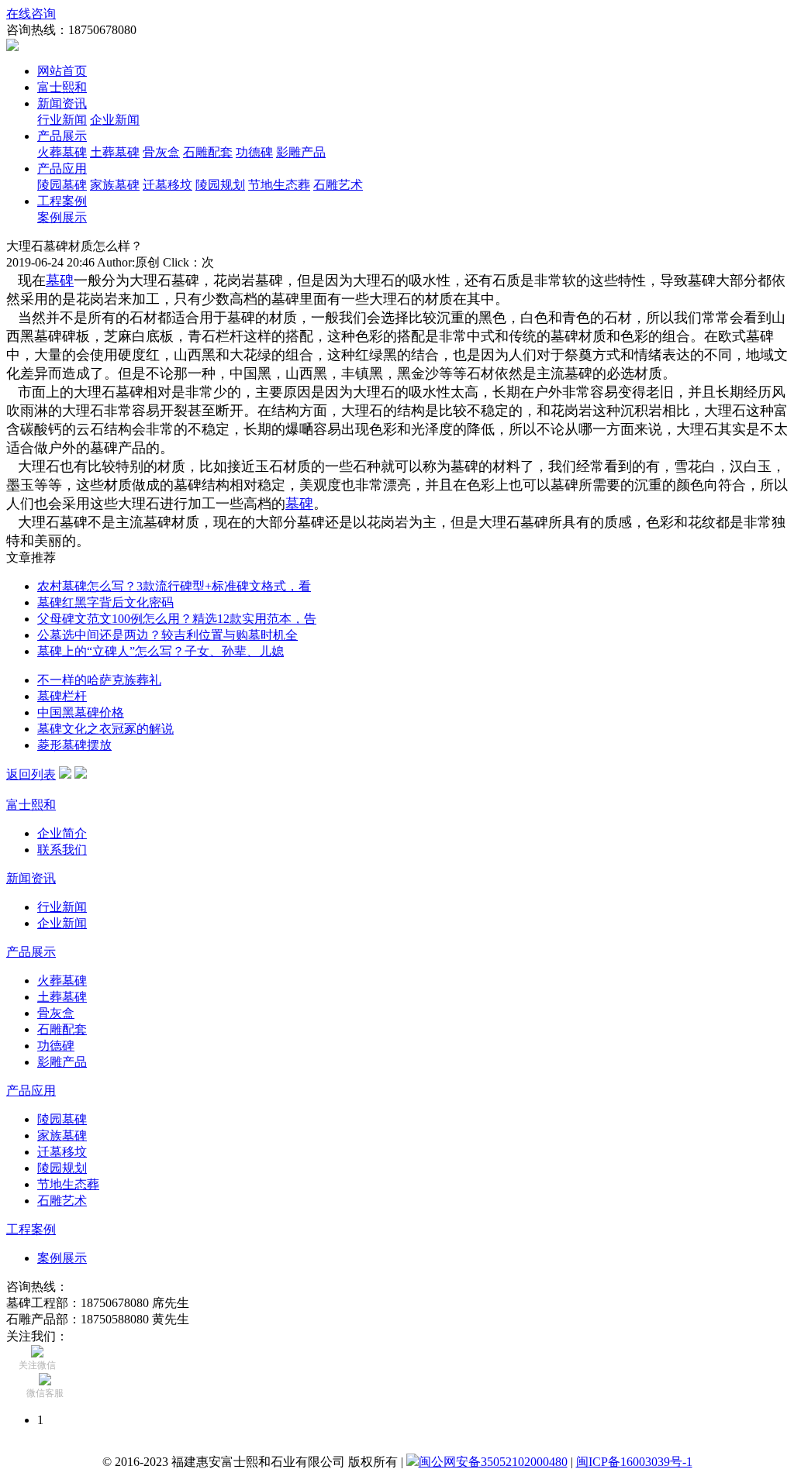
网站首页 (62, 70)
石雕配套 (208, 152)
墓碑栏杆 (62, 696)
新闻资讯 (62, 103)
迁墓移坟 (167, 184)
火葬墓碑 (62, 152)
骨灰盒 (161, 152)
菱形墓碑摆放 (74, 745)
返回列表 (31, 774)
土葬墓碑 (115, 152)
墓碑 (60, 280)
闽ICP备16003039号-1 (634, 1461)
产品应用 (62, 168)
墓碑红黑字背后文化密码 (105, 602)
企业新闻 (115, 119)
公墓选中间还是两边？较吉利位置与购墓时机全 (167, 635)
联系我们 (62, 849)
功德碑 (254, 152)
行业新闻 (62, 119)
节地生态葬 (279, 184)
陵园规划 (220, 184)
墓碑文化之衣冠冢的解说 (105, 728)
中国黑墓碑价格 (80, 712)
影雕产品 (301, 152)
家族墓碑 (115, 184)
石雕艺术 (338, 184)
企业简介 (62, 833)
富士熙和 (62, 87)
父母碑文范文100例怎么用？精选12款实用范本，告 (176, 618)
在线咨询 (31, 13)
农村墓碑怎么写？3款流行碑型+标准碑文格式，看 (174, 586)
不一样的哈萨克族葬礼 (99, 679)
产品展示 (62, 136)
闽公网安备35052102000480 (493, 1461)
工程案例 (62, 201)
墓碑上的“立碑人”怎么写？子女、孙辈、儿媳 (160, 651)
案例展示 (62, 217)
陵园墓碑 (62, 184)
